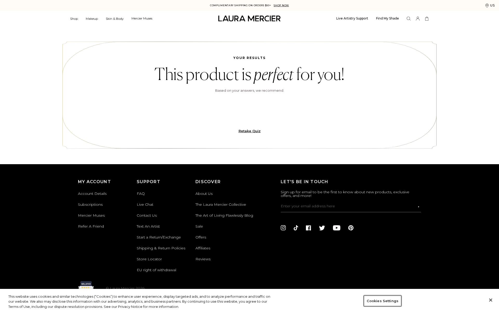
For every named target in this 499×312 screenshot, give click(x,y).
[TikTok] (296, 227)
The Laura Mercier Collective (220, 204)
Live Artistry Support (352, 18)
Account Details (92, 193)
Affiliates (202, 248)
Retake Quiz (250, 131)
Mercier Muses (142, 18)
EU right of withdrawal (156, 270)
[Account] (418, 19)
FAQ (141, 193)
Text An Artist (148, 226)
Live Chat (145, 204)
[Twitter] (322, 227)
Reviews (203, 259)
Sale (199, 226)
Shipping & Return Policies (161, 248)
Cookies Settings (382, 300)
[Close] (490, 300)
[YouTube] (336, 227)
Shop (74, 19)
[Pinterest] (350, 227)
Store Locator (149, 259)
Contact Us (147, 215)
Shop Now (281, 5)
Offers (200, 237)
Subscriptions (90, 204)
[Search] (409, 19)
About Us (204, 193)
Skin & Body (115, 19)
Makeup (92, 19)
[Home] (249, 19)
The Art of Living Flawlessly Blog (224, 215)
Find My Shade (387, 18)
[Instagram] (283, 227)
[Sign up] (418, 206)
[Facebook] (308, 227)
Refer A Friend (91, 226)
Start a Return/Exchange (159, 237)
